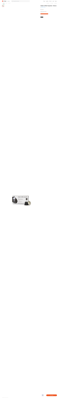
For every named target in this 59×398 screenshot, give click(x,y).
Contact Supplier (51, 395)
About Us (50, 1)
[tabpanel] (21, 200)
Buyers (44, 1)
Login (53, 1)
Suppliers (47, 1)
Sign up (56, 1)
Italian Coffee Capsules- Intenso (48, 5)
